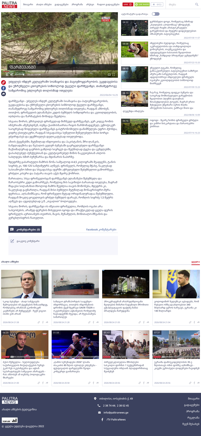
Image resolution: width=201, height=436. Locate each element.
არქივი (90, 4)
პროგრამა (77, 4)
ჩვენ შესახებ (190, 424)
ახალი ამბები (44, 4)
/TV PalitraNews (116, 419)
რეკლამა (193, 417)
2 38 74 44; (109, 405)
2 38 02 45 (123, 405)
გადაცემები (61, 4)
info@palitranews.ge (116, 412)
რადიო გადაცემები (108, 4)
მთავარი (28, 4)
